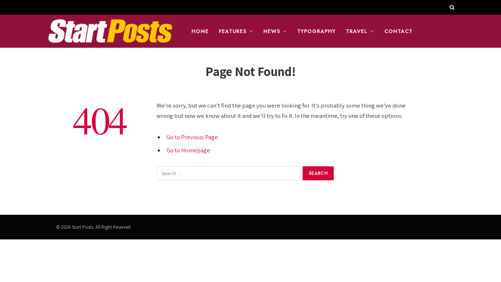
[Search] (451, 7)
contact (398, 31)
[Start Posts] (110, 31)
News (271, 31)
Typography (316, 31)
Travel (356, 31)
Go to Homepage (188, 150)
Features (233, 31)
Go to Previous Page (192, 137)
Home (200, 31)
